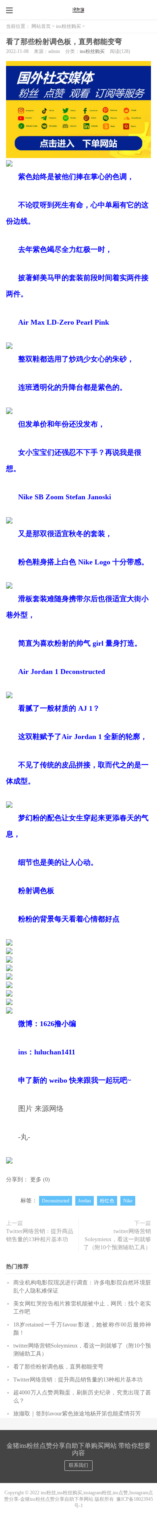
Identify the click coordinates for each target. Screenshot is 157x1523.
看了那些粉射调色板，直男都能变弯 (64, 42)
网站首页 (41, 26)
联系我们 (78, 1465)
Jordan (84, 1201)
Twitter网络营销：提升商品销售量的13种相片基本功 (39, 1235)
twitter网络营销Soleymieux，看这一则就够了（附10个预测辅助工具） (117, 1239)
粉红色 (107, 1201)
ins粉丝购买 (68, 26)
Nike (127, 1201)
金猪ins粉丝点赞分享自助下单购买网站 (78, 10)
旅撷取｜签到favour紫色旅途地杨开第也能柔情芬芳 (77, 1414)
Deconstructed (55, 1201)
